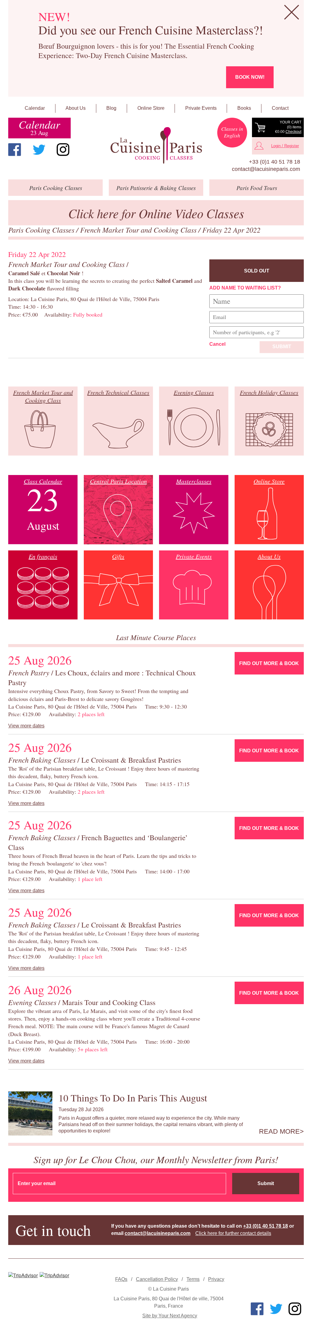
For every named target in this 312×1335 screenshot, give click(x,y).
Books (244, 108)
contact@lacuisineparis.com (266, 169)
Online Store (151, 108)
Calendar (35, 108)
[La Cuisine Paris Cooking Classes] (156, 145)
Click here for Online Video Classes (156, 213)
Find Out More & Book (269, 663)
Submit (281, 346)
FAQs (121, 1279)
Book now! (249, 77)
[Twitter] (39, 149)
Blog (111, 108)
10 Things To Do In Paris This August (132, 1097)
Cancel (217, 344)
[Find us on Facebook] (14, 149)
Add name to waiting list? (245, 287)
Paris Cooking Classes (42, 229)
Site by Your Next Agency (169, 1315)
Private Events (201, 108)
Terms (193, 1279)
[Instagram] (63, 149)
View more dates (26, 725)
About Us (76, 108)
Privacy (216, 1279)
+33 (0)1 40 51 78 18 (274, 162)
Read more (279, 1131)
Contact (280, 108)
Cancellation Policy (157, 1279)
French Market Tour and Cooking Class (139, 229)
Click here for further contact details (233, 1233)
